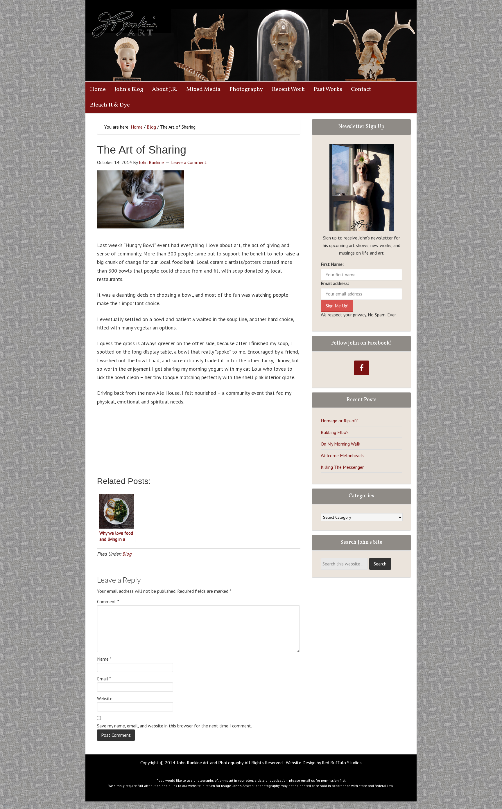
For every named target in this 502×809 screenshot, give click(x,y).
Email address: (335, 283)
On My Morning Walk (340, 444)
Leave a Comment (189, 162)
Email (104, 679)
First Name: (332, 264)
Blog (127, 554)
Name (104, 659)
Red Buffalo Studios (342, 762)
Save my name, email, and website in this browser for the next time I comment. (174, 726)
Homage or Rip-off (339, 421)
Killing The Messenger (342, 467)
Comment (108, 601)
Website (104, 698)
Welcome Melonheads (342, 455)
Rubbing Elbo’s (335, 432)
